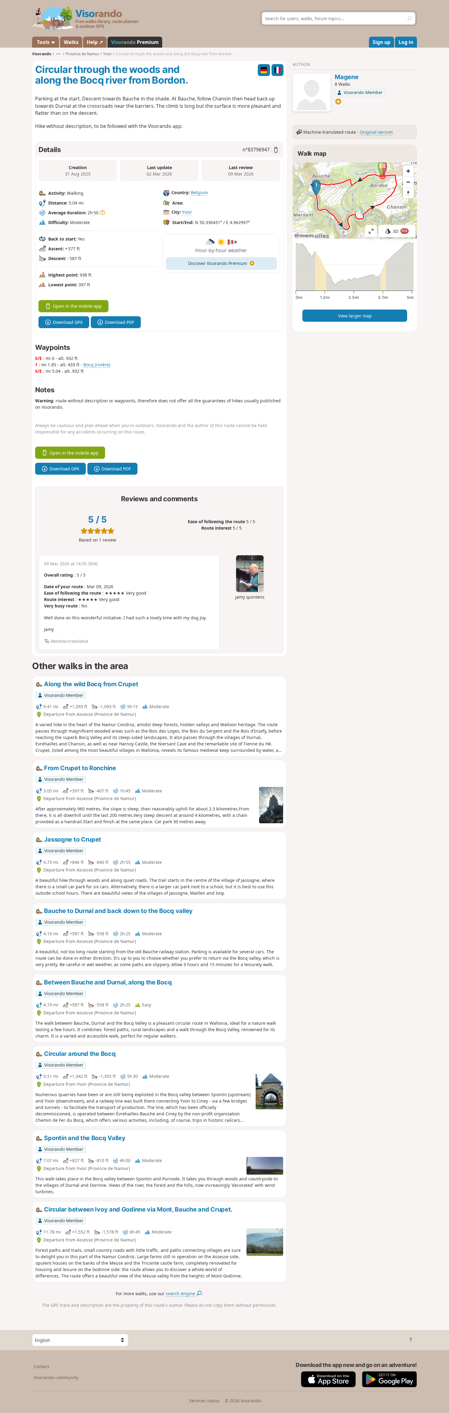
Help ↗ (95, 42)
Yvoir (187, 212)
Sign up (381, 42)
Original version (376, 132)
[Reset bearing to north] (408, 192)
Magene (346, 77)
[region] (355, 200)
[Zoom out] (408, 181)
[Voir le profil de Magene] (312, 93)
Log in (406, 42)
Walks (71, 42)
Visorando (41, 53)
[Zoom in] (408, 170)
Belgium (199, 192)
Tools (43, 42)
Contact (41, 1366)
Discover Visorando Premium (217, 263)
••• (58, 53)
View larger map (355, 316)
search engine (181, 1293)
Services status (204, 1401)
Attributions (304, 235)
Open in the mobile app (77, 306)
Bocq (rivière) (96, 365)
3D (400, 231)
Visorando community (56, 1377)
